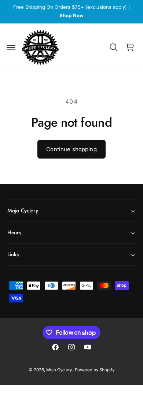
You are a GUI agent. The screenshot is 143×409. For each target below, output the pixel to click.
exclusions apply (106, 7)
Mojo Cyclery (59, 369)
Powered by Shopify (94, 369)
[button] (11, 47)
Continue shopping (71, 149)
